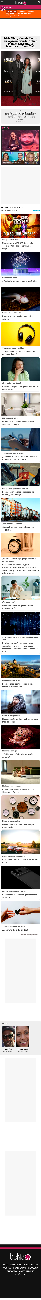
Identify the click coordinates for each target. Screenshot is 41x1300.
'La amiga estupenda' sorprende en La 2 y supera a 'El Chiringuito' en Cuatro (20, 13)
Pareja (26, 1264)
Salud (23, 1267)
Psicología (32, 1267)
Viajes (22, 1271)
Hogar (15, 1267)
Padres (35, 1264)
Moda (6, 1264)
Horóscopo (21, 1274)
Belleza (14, 1264)
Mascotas (12, 1271)
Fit (20, 1264)
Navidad (30, 1271)
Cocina (7, 1267)
